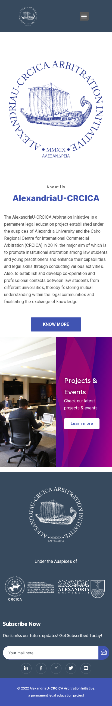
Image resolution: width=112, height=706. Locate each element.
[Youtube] (85, 668)
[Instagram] (56, 668)
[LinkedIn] (26, 668)
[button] (84, 16)
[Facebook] (41, 668)
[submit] (103, 653)
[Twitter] (71, 668)
